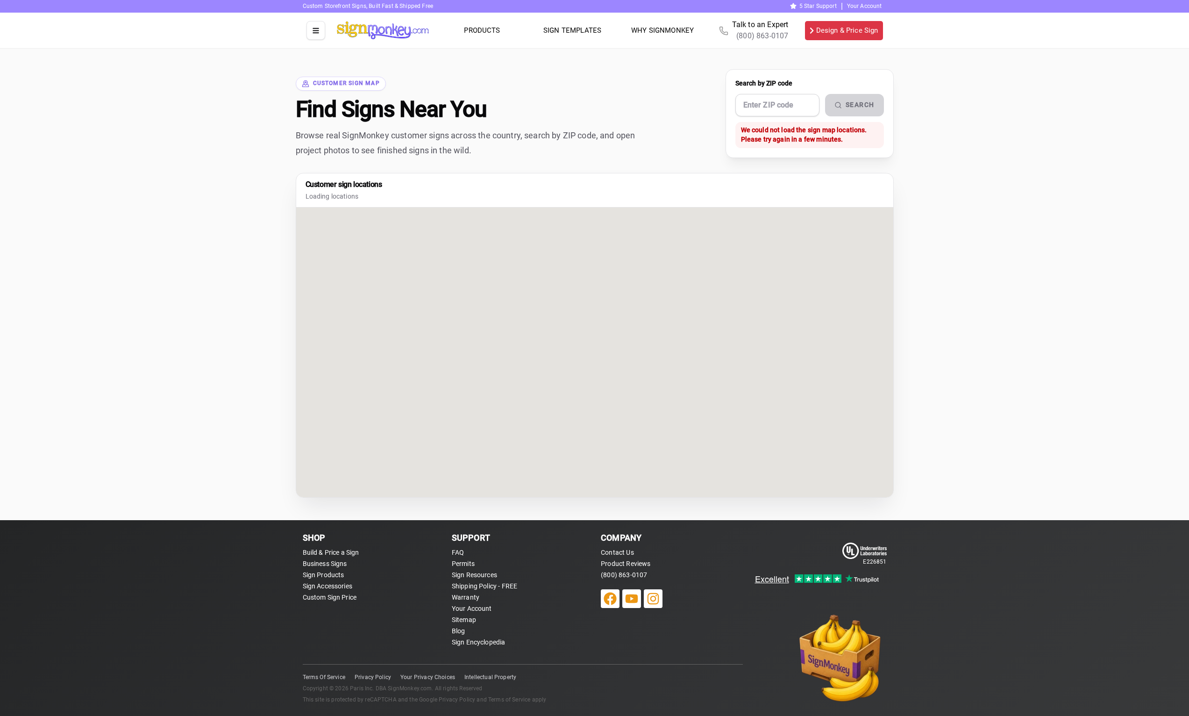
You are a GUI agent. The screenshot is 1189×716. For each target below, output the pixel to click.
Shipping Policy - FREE (484, 586)
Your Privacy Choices (427, 677)
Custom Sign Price (330, 597)
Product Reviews (625, 563)
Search (860, 104)
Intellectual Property (490, 677)
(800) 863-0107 (624, 575)
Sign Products (323, 575)
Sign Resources (474, 575)
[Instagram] (653, 598)
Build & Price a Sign (331, 552)
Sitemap (464, 619)
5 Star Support (818, 6)
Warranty (465, 597)
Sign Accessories (327, 586)
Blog (458, 631)
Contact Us (617, 552)
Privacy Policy (373, 677)
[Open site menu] (315, 30)
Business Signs (325, 563)
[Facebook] (610, 598)
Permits (463, 563)
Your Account (864, 6)
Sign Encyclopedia (479, 642)
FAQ (458, 552)
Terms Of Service (324, 677)
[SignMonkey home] (383, 30)
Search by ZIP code (764, 83)
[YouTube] (631, 598)
